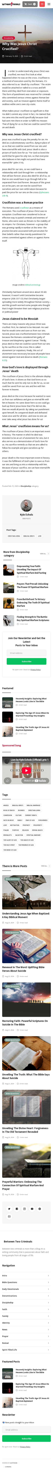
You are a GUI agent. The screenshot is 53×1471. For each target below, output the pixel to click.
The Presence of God (26, 845)
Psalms (6, 830)
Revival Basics (37, 830)
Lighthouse (13, 1463)
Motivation (14, 825)
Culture (18, 815)
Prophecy (26, 825)
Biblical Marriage (33, 805)
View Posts (26, 519)
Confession (7, 815)
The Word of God (10, 850)
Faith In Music (8, 820)
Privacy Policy (36, 670)
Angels (6, 805)
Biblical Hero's (29, 536)
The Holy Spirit (9, 845)
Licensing (8, 1467)
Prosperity (37, 825)
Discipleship (8, 38)
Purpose (15, 830)
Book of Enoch (9, 810)
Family (19, 820)
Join (42, 4)
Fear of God (30, 820)
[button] (30, 4)
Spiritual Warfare (33, 835)
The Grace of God (27, 840)
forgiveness (42, 820)
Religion (25, 830)
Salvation (19, 835)
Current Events (31, 815)
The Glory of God (10, 840)
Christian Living (14, 536)
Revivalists (7, 835)
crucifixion (24, 207)
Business (21, 810)
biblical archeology (32, 285)
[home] (11, 4)
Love (39, 536)
